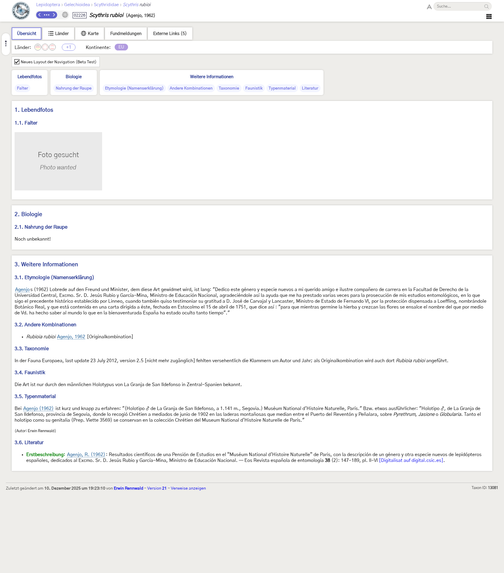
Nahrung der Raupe (74, 88)
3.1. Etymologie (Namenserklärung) (54, 277)
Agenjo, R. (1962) (86, 454)
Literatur (310, 88)
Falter (22, 88)
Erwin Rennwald (128, 488)
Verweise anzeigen (188, 488)
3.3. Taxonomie (32, 348)
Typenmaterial (282, 88)
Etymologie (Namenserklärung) (134, 88)
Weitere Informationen (211, 77)
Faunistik (253, 88)
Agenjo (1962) (38, 408)
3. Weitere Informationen (46, 264)
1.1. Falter (26, 122)
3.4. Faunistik (30, 372)
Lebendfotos (30, 77)
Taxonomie (229, 88)
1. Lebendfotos (34, 110)
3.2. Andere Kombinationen (45, 324)
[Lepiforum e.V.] (21, 11)
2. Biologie (28, 214)
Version (157, 488)
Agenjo (22, 289)
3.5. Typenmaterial (35, 396)
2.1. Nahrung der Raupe (41, 227)
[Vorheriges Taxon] (39, 14)
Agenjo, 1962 (71, 336)
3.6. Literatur (29, 442)
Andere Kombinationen (191, 88)
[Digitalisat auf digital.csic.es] (411, 460)
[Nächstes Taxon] (53, 14)
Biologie (74, 77)
